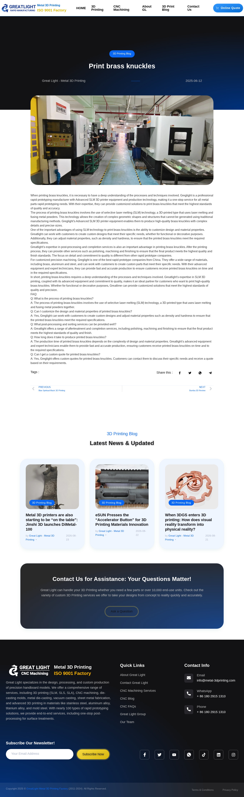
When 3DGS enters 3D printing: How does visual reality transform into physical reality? (188, 522)
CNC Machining (121, 8)
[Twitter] (159, 754)
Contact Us (193, 8)
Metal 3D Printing (48, 5)
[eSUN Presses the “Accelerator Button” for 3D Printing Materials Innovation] (122, 486)
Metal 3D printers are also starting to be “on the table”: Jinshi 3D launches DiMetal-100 (52, 522)
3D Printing (97, 8)
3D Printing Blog (122, 53)
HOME (81, 8)
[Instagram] (233, 754)
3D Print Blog (168, 8)
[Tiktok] (204, 754)
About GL (146, 8)
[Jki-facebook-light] (144, 754)
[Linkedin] (218, 754)
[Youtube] (174, 754)
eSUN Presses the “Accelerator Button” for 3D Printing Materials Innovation (121, 520)
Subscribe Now (93, 754)
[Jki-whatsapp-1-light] (189, 754)
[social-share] (179, 372)
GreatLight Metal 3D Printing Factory (47, 788)
